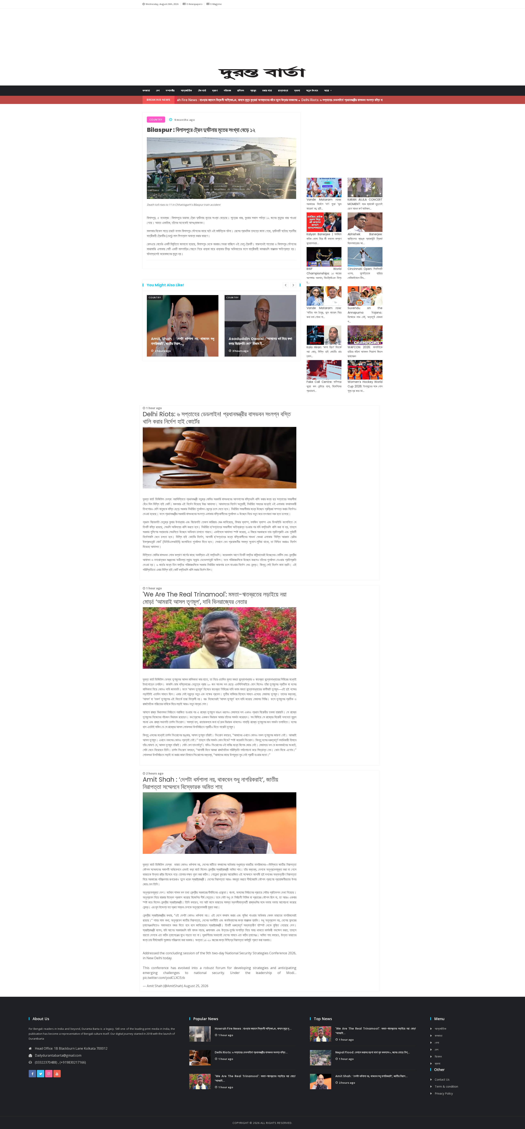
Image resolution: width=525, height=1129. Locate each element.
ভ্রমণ (215, 90)
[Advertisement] (262, 38)
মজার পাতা (267, 90)
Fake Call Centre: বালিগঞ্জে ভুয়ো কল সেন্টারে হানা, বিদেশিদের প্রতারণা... (324, 386)
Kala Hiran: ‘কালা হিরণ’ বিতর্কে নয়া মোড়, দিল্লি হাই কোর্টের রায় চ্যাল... (324, 351)
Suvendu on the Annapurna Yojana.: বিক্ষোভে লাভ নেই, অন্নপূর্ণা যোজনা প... (365, 315)
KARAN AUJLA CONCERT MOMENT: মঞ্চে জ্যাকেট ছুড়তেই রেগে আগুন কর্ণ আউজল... (365, 204)
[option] (182, 326)
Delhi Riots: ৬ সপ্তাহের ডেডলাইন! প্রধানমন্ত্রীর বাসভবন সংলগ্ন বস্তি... (251, 1052)
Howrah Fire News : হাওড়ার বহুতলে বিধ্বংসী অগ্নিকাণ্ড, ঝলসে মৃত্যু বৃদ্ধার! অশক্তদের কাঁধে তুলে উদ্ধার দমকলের (193, 100)
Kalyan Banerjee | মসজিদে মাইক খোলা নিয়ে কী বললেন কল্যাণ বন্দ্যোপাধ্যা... (324, 238)
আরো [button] (327, 90)
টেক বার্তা (202, 90)
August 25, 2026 (196, 986)
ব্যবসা (297, 90)
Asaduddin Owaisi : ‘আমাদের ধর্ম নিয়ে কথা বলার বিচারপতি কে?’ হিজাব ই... (260, 341)
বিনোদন (438, 1056)
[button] (157, 39)
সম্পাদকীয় (170, 90)
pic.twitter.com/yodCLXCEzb (164, 977)
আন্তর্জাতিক (186, 90)
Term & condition (446, 1086)
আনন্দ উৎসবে (312, 90)
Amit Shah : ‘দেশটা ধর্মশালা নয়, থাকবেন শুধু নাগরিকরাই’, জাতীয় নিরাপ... (182, 341)
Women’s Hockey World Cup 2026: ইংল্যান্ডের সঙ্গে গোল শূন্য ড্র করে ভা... (365, 386)
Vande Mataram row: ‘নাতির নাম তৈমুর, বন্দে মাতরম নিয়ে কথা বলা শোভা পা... (324, 312)
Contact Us (442, 1079)
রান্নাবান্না (283, 90)
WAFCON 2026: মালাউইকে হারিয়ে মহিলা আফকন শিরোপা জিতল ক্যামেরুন (365, 351)
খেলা (437, 1043)
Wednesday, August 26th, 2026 (162, 4)
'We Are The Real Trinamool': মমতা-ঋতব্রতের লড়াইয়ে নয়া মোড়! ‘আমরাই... (255, 1078)
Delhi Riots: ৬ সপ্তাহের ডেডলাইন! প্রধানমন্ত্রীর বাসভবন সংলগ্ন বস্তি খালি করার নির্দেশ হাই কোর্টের (316, 100)
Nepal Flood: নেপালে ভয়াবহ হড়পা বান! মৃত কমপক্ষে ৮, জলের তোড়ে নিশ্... (372, 1052)
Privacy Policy (444, 1093)
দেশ (158, 90)
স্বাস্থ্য (253, 90)
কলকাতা (146, 90)
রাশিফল (240, 90)
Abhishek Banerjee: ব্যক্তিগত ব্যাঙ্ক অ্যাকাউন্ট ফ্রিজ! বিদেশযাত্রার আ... (365, 238)
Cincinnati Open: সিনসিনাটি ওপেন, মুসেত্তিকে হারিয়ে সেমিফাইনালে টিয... (365, 273)
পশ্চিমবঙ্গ (227, 90)
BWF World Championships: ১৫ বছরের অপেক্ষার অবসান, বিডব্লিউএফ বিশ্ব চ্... (324, 275)
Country (155, 297)
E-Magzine (216, 4)
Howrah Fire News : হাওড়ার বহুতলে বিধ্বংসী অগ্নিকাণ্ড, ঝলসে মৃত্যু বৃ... (253, 1028)
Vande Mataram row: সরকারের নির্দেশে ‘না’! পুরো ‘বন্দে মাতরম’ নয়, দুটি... (324, 204)
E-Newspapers (194, 4)
